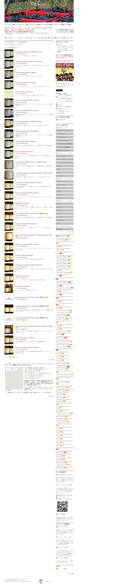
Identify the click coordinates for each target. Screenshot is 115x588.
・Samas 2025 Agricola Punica (62, 312)
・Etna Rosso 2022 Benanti (62, 331)
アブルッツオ (60, 198)
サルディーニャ (60, 220)
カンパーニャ (60, 210)
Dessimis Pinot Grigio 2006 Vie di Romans (27, 110)
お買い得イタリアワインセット (63, 150)
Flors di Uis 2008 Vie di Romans (24, 151)
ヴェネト (59, 169)
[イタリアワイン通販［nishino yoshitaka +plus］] (59, 11)
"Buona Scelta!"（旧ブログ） (64, 111)
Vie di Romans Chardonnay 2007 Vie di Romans (28, 61)
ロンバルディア (60, 175)
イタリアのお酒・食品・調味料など (64, 143)
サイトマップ (60, 103)
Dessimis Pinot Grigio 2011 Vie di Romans (27, 347)
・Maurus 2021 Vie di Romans (62, 310)
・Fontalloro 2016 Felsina (61, 422)
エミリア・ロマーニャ (61, 184)
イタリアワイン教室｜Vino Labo (65, 537)
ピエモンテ (59, 166)
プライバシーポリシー (62, 497)
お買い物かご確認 (69, 37)
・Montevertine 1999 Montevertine (63, 374)
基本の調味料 (60, 229)
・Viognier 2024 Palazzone (61, 346)
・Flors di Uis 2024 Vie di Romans (63, 287)
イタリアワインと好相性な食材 (63, 147)
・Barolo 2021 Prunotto (61, 369)
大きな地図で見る (8, 390)
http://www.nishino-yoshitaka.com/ (35, 375)
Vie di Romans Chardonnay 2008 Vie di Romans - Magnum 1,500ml (34, 173)
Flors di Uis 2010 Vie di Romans (24, 255)
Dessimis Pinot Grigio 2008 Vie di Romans (27, 131)
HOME (7, 37)
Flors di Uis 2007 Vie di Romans (24, 91)
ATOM (66, 568)
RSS (58, 568)
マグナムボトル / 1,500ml (62, 140)
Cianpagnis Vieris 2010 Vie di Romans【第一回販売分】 (30, 306)
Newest (20, 44)
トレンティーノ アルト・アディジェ (65, 162)
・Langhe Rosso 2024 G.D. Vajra (63, 413)
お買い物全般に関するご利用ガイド (65, 474)
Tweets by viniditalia (60, 113)
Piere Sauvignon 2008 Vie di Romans (25, 141)
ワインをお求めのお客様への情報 (65, 484)
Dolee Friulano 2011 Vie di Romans (25, 337)
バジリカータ (60, 216)
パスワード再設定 (25, 37)
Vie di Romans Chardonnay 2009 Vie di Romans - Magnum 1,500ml (34, 235)
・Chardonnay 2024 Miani (61, 464)
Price (16, 44)
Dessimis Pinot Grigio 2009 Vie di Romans (27, 193)
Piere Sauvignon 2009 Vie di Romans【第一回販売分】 (30, 213)
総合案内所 (51, 37)
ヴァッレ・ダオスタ (61, 156)
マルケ (58, 188)
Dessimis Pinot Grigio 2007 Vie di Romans (27, 100)
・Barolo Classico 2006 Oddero (63, 272)
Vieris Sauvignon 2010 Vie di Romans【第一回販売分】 (30, 318)
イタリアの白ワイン (10, 42)
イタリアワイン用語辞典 (63, 547)
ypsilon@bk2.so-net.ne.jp (33, 378)
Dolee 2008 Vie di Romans (22, 286)
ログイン (59, 44)
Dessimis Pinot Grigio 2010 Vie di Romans (27, 244)
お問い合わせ (59, 37)
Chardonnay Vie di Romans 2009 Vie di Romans (28, 182)
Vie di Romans (22, 42)
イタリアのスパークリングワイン (64, 130)
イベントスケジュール (62, 96)
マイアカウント (14, 37)
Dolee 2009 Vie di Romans (22, 203)
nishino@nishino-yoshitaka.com (35, 376)
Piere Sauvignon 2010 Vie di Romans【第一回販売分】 (30, 297)
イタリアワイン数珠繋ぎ (63, 557)
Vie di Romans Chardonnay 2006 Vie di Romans (28, 52)
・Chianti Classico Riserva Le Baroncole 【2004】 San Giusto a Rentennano (64, 377)
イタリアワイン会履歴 (62, 526)
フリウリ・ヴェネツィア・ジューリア (65, 159)
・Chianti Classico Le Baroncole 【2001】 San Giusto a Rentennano (63, 382)
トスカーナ (59, 181)
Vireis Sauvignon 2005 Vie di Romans (25, 72)
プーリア (59, 213)
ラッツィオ (59, 194)
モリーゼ (59, 203)
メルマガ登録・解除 (35, 37)
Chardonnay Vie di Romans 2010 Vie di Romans (28, 265)
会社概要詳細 (41, 367)
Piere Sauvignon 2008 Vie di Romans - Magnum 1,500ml (31, 162)
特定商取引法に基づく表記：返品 (65, 495)
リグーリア (59, 172)
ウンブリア (59, 191)
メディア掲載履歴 (61, 514)
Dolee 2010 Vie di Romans (22, 276)
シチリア (59, 223)
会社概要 (45, 37)
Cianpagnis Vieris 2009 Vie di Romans (26, 223)
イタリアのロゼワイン (61, 137)
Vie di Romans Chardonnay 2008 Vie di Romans (28, 121)
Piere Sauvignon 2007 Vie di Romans (25, 82)
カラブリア (59, 207)
